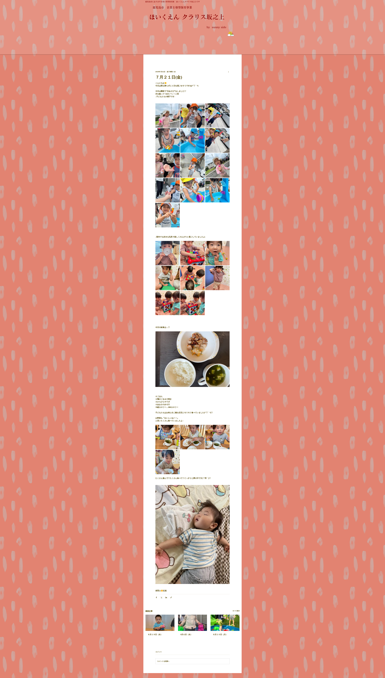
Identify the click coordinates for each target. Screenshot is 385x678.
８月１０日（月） (220, 634)
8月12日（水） (186, 634)
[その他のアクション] (228, 71)
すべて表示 (236, 611)
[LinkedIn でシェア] (166, 597)
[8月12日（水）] (192, 623)
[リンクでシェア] (171, 597)
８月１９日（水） (155, 634)
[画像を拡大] (167, 115)
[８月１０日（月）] (225, 623)
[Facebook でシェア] (156, 597)
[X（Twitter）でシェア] (161, 597)
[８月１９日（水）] (159, 623)
